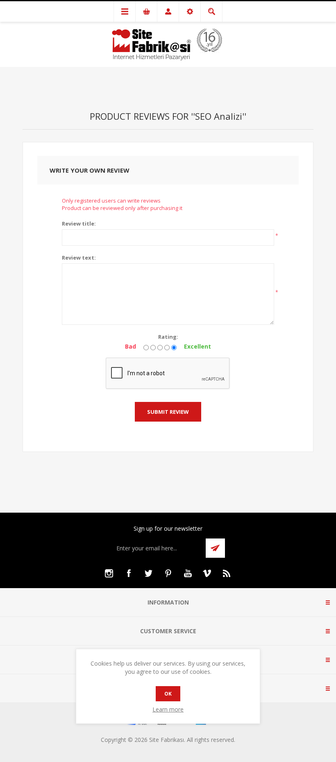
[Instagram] (109, 573)
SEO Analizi (218, 116)
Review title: (79, 223)
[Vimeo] (207, 573)
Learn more (168, 709)
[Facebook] (128, 573)
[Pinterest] (168, 573)
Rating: (168, 336)
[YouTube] (187, 573)
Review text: (79, 257)
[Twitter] (148, 573)
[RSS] (227, 573)
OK (168, 693)
